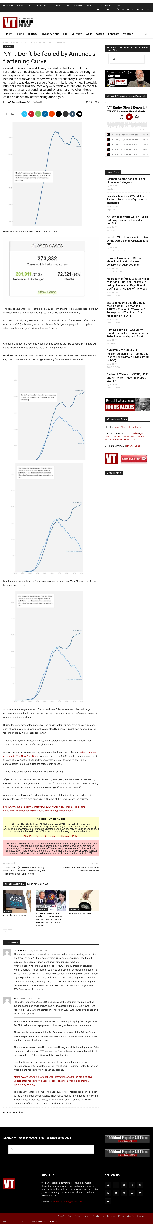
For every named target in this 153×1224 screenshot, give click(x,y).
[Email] (59, 114)
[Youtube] (147, 9)
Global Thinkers (114, 473)
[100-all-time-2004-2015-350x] (127, 1142)
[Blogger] (98, 9)
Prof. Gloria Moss (120, 436)
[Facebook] (103, 9)
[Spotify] (128, 9)
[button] (146, 34)
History (32, 34)
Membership (78, 5)
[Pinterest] (31, 114)
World (100, 34)
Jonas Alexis (121, 427)
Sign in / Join (33, 5)
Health (20, 34)
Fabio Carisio (132, 433)
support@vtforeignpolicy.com (68, 1201)
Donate (68, 5)
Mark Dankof (137, 436)
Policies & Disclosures (47, 836)
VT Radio (128, 34)
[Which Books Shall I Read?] (84, 900)
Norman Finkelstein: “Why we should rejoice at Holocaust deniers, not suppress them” (124, 261)
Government (16, 42)
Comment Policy (70, 836)
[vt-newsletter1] (127, 463)
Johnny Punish (133, 445)
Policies (59, 5)
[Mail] (108, 9)
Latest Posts (113, 172)
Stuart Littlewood (113, 439)
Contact (118, 5)
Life (65, 34)
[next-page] (10, 931)
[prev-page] (5, 931)
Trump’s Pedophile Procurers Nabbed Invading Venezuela (80, 869)
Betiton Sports (55, 1221)
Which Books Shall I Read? (80, 913)
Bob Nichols (130, 439)
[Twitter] (132, 9)
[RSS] (123, 9)
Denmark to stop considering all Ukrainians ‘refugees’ (126, 180)
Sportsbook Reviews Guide (37, 1221)
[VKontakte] (137, 9)
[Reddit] (113, 9)
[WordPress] (142, 9)
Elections (7, 911)
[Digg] (79, 114)
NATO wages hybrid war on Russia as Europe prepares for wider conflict (127, 220)
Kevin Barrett (135, 427)
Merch (99, 5)
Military (77, 34)
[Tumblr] (72, 114)
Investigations (50, 34)
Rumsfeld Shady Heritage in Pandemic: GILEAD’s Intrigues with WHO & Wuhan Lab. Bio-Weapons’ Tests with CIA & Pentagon (49, 919)
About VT (43, 5)
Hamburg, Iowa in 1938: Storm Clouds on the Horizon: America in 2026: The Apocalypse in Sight (127, 333)
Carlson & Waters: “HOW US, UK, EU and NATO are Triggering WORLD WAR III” (128, 377)
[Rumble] (118, 9)
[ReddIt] (52, 114)
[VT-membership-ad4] (127, 86)
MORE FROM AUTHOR (37, 884)
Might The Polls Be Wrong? (15, 915)
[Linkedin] (45, 114)
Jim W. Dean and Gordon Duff (18, 102)
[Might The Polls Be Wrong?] (18, 901)
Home (5, 42)
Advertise (108, 5)
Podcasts (113, 34)
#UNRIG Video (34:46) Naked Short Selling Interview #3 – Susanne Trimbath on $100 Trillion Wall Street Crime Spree (24, 870)
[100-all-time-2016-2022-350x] (127, 1156)
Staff (51, 5)
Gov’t (8, 34)
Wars (89, 34)
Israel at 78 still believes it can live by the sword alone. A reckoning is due (127, 241)
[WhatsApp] (38, 114)
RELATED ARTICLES (14, 884)
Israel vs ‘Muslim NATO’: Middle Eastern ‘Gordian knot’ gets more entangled (127, 199)
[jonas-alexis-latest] (127, 409)
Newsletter (90, 5)
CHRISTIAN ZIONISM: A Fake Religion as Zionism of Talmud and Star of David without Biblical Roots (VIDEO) (128, 355)
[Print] (66, 114)
